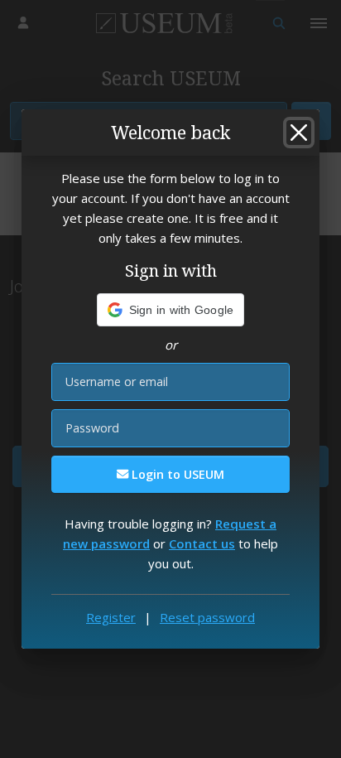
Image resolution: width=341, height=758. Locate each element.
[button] (171, 309)
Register (111, 617)
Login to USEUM (176, 474)
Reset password (207, 617)
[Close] (298, 132)
